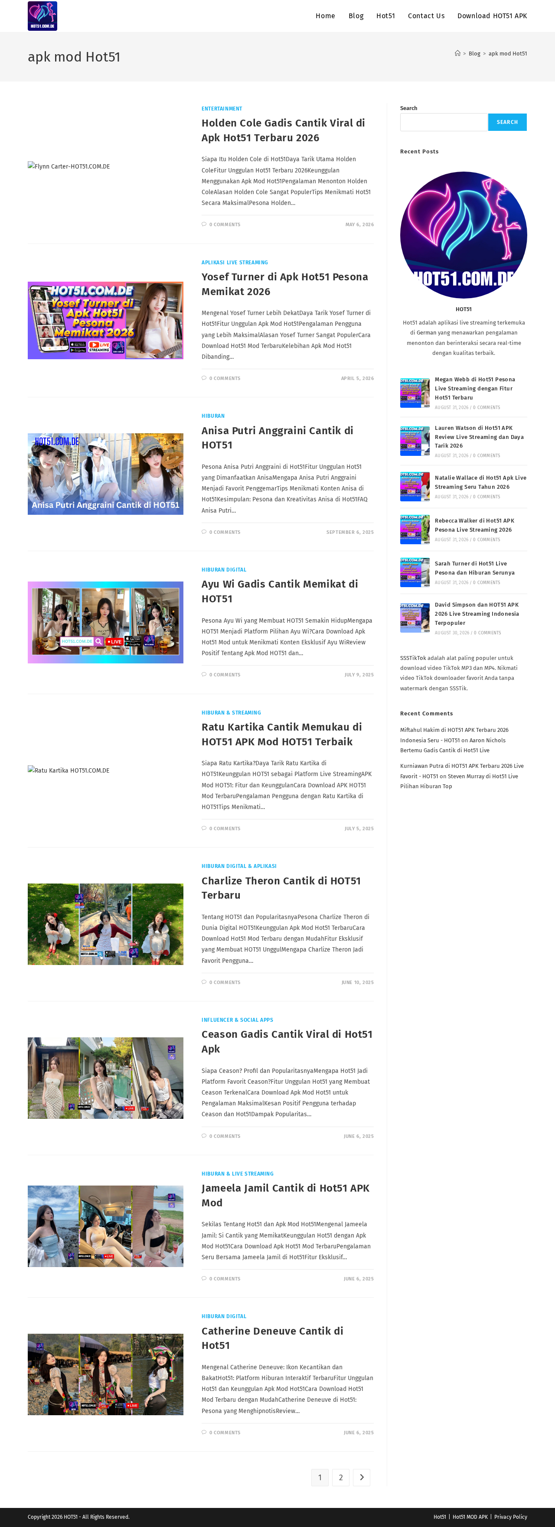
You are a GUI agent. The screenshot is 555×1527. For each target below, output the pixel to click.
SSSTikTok (413, 658)
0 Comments (225, 224)
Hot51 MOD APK (470, 1517)
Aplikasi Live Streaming (235, 263)
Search (409, 108)
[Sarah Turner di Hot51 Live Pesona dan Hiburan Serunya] (415, 572)
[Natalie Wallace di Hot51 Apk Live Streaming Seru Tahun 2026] (415, 486)
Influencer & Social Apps (237, 1020)
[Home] (457, 53)
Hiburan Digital (224, 570)
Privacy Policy (510, 1517)
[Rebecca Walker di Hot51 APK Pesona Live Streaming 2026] (415, 529)
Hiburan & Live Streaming (238, 1174)
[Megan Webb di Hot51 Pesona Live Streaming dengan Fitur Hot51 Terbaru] (415, 393)
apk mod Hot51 (508, 53)
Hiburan (213, 416)
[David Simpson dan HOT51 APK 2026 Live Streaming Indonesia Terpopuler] (415, 618)
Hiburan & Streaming (231, 713)
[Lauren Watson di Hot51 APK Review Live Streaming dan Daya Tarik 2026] (415, 441)
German (427, 332)
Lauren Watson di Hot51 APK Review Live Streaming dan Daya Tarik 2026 (479, 437)
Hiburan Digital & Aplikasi (239, 866)
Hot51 (440, 1517)
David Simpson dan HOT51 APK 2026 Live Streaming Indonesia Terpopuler (477, 613)
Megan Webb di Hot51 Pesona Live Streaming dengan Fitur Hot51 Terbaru (475, 388)
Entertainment (222, 109)
